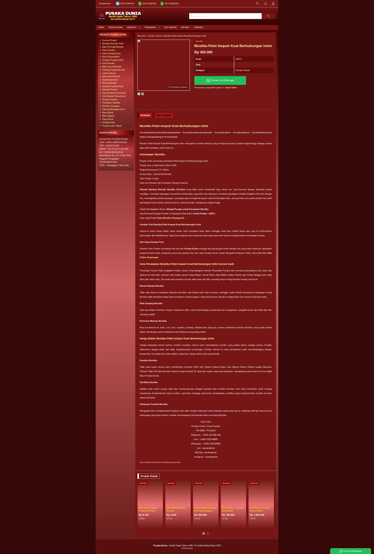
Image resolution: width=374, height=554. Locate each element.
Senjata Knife (108, 122)
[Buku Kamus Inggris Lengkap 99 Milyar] (150, 493)
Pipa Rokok (107, 119)
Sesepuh (131, 27)
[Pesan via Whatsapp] (265, 3)
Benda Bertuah (109, 83)
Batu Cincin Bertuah (111, 66)
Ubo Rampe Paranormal (113, 96)
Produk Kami (115, 27)
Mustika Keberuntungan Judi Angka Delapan (205, 509)
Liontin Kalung (109, 73)
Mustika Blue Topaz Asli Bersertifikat (233, 509)
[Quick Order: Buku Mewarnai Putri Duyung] (188, 503)
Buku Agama (108, 116)
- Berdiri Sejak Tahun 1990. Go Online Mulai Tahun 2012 (187, 545)
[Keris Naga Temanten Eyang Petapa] (261, 493)
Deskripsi (145, 115)
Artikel (185, 27)
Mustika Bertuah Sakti (112, 43)
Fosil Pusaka (108, 63)
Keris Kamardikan (110, 56)
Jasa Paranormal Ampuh (114, 93)
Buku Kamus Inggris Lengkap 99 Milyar (148, 509)
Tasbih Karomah (110, 79)
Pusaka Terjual (243, 70)
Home (101, 27)
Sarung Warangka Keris (113, 109)
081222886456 (127, 3)
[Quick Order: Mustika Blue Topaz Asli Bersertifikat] (244, 503)
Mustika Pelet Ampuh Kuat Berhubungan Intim (162, 462)
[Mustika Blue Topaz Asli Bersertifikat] (233, 493)
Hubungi (198, 27)
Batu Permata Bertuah (112, 47)
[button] (268, 16)
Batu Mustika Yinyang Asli (170, 218)
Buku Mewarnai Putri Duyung (176, 509)
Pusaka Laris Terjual (112, 125)
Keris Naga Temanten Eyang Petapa (260, 509)
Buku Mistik (108, 112)
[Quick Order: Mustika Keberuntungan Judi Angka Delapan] (216, 503)
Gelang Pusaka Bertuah (113, 70)
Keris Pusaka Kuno (111, 53)
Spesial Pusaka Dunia (112, 86)
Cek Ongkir (170, 27)
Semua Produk (109, 40)
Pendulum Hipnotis (111, 102)
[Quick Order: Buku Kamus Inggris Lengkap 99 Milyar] (161, 503)
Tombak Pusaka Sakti (112, 60)
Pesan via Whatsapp (222, 80)
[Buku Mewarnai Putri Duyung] (178, 493)
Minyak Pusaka (109, 89)
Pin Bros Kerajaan (111, 106)
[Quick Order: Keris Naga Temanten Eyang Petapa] (272, 503)
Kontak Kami (105, 3)
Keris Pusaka (108, 50)
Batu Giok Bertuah (111, 76)
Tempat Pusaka (109, 99)
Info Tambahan (163, 115)
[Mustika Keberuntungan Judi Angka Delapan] (205, 493)
